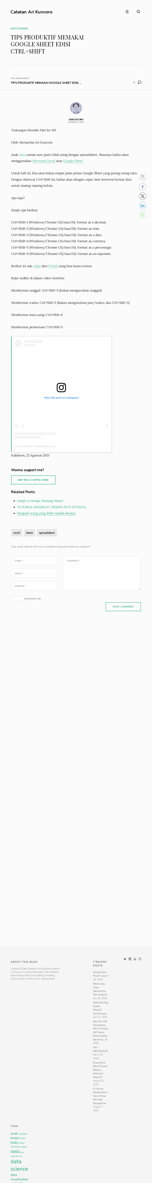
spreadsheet (47, 532)
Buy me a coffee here (33, 480)
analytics (22, 1169)
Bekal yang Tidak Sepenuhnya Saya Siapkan (100, 1025)
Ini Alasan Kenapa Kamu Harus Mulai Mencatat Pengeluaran (100, 1132)
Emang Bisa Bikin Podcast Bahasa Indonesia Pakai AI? (100, 1105)
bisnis (22, 1173)
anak (14, 1169)
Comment (73, 560)
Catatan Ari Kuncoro (31, 12)
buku (14, 1178)
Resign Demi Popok (100, 1009)
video (37, 266)
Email (19, 573)
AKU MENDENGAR (100, 1084)
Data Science (19, 28)
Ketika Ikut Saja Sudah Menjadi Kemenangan (100, 1043)
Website (20, 586)
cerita (21, 1178)
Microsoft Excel (44, 161)
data (22, 155)
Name (19, 560)
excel (16, 532)
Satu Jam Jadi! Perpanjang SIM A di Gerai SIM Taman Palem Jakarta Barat (100, 1066)
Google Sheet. (73, 161)
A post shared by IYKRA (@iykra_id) (34, 446)
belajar (15, 1173)
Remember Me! (33, 598)
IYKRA (53, 266)
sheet (29, 532)
